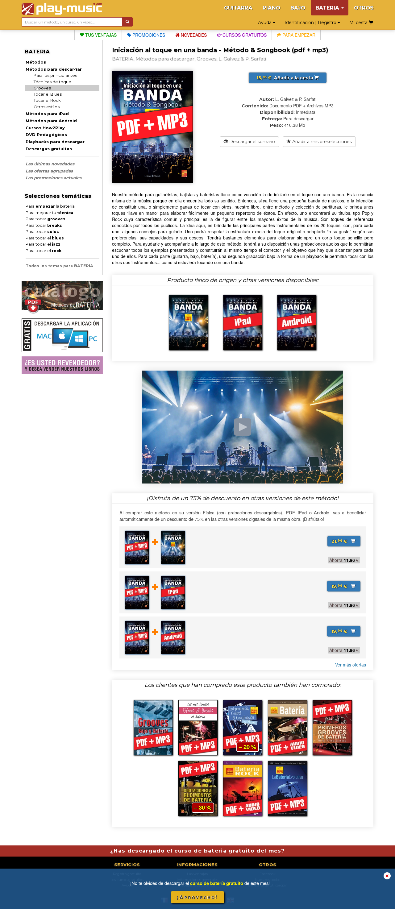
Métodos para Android (51, 120)
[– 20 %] (242, 727)
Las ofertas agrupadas (49, 170)
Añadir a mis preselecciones (321, 141)
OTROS (363, 8)
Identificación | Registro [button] (311, 22)
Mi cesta (359, 22)
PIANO (271, 8)
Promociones (148, 35)
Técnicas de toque (52, 81)
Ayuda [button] (265, 22)
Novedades (193, 35)
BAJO (297, 8)
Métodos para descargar (54, 69)
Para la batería (50, 206)
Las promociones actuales (53, 177)
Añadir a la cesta (285, 78)
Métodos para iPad (47, 113)
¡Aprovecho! (197, 897)
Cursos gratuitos (244, 35)
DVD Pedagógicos (46, 134)
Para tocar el (45, 238)
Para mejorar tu (49, 212)
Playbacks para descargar (55, 141)
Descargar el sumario (251, 141)
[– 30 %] (198, 788)
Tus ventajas (100, 35)
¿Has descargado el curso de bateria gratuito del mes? (197, 851)
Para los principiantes (55, 75)
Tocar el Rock (47, 100)
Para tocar (45, 219)
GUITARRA (238, 8)
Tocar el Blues (48, 94)
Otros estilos (47, 106)
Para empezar (298, 35)
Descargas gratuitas (49, 148)
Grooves (42, 87)
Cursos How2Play (45, 127)
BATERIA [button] (328, 8)
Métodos (36, 62)
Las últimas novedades (50, 163)
